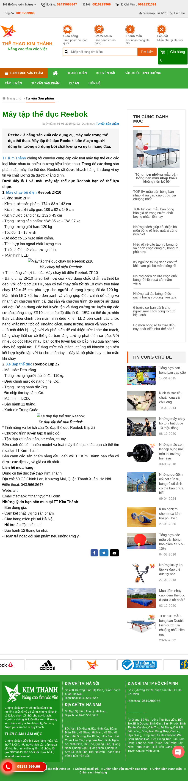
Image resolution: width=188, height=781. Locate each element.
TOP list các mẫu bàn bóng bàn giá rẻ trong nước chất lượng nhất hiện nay (153, 212)
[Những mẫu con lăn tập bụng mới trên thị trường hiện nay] (141, 453)
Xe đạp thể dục (19, 364)
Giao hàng (70, 36)
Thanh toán (134, 36)
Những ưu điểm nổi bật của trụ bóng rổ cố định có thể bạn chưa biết (171, 483)
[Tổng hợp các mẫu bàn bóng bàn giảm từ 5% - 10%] (141, 540)
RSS (163, 13)
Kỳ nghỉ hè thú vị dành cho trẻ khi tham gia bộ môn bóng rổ (155, 264)
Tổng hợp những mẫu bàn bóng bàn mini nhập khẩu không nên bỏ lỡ (156, 177)
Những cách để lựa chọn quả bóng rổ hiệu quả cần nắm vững (155, 279)
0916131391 (147, 4)
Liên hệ (179, 13)
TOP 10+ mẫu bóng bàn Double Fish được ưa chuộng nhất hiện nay (172, 625)
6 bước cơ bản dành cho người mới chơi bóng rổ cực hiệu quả (154, 311)
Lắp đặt (162, 36)
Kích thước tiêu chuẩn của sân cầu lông (170, 397)
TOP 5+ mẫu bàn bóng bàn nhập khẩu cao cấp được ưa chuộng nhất (154, 195)
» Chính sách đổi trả (86, 768)
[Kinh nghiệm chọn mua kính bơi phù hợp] (141, 517)
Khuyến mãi (105, 73)
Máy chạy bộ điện (21, 192)
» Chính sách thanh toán (166, 768)
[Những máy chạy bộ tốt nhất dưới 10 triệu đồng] (141, 431)
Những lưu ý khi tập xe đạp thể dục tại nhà (171, 569)
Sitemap (148, 13)
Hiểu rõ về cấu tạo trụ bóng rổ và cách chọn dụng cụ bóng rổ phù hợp (155, 248)
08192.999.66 (28, 766)
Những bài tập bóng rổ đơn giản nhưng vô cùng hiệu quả (154, 295)
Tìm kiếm (147, 52)
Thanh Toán (77, 73)
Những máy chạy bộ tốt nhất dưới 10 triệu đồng (172, 423)
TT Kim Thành (14, 158)
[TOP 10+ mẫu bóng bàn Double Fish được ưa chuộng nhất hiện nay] (141, 626)
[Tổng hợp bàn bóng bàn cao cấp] (141, 375)
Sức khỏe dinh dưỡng (143, 73)
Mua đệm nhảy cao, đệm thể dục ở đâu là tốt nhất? (172, 595)
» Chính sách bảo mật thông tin (50, 768)
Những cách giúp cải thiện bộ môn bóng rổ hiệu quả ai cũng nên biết (155, 230)
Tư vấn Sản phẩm (45, 83)
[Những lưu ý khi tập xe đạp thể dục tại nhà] (141, 574)
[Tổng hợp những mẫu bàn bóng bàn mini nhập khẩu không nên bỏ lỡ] (156, 149)
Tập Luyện (13, 83)
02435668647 (67, 4)
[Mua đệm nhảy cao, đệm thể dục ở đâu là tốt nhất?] (141, 598)
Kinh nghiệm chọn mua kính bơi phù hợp (170, 513)
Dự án (74, 83)
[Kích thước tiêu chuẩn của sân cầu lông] (141, 401)
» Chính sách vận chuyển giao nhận (124, 768)
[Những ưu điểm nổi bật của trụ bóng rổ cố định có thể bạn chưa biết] (141, 487)
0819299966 (101, 4)
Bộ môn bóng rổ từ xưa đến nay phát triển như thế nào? (153, 327)
